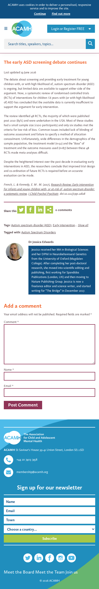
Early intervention (64, 225)
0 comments (63, 210)
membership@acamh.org (32, 472)
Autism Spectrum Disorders (38, 232)
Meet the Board (19, 572)
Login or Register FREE (68, 29)
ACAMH (54, 580)
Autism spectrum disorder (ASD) (31, 225)
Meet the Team (49, 572)
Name (8, 369)
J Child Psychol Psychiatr (43, 193)
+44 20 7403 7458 (26, 459)
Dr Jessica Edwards (41, 242)
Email (7, 386)
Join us (71, 572)
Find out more (61, 13)
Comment (11, 322)
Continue (40, 13)
